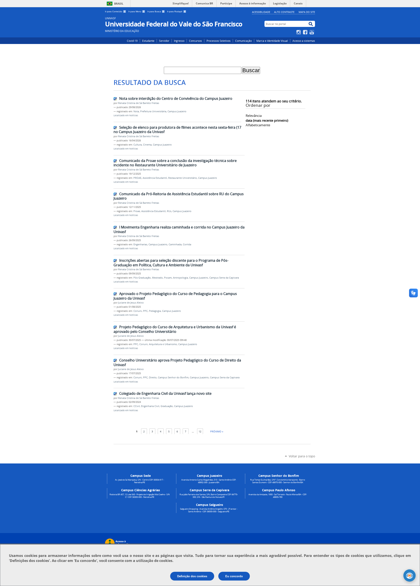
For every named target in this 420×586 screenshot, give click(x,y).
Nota (136, 111)
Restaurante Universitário (182, 177)
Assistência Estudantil (155, 177)
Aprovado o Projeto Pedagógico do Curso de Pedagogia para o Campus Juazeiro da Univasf (175, 296)
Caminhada (175, 244)
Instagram (299, 32)
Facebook (305, 32)
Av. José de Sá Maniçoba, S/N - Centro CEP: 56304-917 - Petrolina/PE (139, 481)
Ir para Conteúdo (115, 11)
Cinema (147, 144)
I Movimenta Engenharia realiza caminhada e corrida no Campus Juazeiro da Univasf (179, 229)
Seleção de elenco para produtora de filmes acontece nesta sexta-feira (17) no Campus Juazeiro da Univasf (178, 129)
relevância (254, 115)
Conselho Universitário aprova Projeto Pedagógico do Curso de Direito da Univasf (177, 362)
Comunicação (243, 40)
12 (200, 431)
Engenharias (140, 244)
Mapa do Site (307, 12)
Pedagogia (155, 310)
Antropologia (180, 277)
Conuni (137, 310)
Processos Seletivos (218, 40)
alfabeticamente (258, 125)
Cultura (137, 144)
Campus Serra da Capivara (224, 277)
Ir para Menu (136, 11)
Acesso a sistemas (303, 40)
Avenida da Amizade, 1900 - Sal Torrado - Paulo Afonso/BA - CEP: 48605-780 (277, 495)
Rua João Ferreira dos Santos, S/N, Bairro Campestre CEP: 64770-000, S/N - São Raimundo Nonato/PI (209, 495)
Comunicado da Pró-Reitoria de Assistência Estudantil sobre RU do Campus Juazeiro (179, 196)
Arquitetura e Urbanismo (163, 344)
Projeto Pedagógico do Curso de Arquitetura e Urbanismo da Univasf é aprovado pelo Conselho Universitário (175, 329)
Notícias (133, 115)
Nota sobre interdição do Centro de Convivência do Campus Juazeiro (175, 98)
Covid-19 (132, 40)
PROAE (137, 177)
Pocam (168, 277)
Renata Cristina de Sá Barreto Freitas (138, 103)
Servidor (164, 40)
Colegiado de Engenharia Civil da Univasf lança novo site (165, 393)
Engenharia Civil (150, 406)
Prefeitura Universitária (153, 111)
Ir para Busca (155, 11)
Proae (136, 211)
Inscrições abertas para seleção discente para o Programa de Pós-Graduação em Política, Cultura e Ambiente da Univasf (171, 262)
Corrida (187, 244)
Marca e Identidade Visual (272, 40)
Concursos (195, 40)
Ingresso (179, 40)
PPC (145, 310)
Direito (153, 377)
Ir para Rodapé (176, 11)
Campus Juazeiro (177, 111)
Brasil (118, 3)
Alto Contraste (284, 12)
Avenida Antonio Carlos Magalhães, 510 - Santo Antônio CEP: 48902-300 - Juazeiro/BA (208, 481)
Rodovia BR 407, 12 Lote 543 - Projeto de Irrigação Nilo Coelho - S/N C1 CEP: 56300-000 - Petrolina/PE (140, 495)
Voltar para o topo (302, 456)
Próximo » (216, 431)
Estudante (148, 40)
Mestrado (157, 277)
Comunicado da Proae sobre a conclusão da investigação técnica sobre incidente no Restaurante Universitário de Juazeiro (175, 163)
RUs (169, 211)
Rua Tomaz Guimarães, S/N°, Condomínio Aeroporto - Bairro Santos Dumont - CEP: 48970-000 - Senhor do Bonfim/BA (277, 481)
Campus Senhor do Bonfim (173, 377)
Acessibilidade (261, 12)
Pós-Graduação (142, 277)
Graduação (167, 406)
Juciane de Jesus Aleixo (131, 302)
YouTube (312, 32)
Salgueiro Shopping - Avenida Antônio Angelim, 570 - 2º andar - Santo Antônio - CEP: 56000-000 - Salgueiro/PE (208, 510)
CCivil (136, 406)
